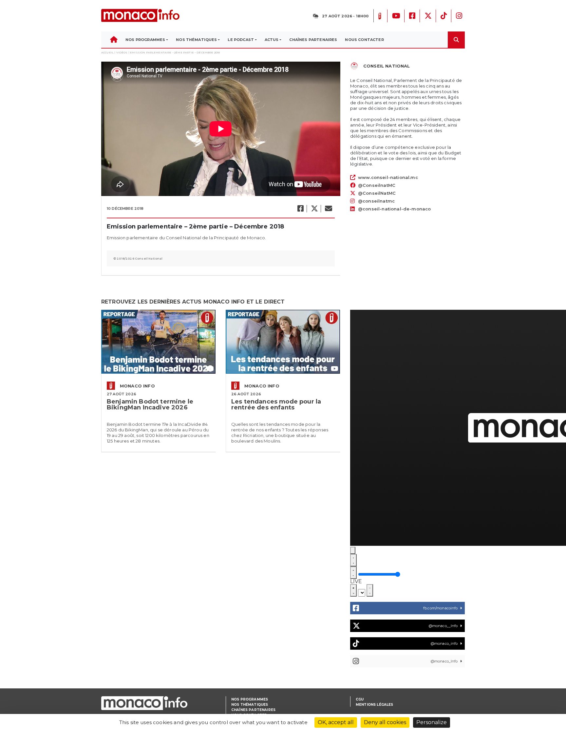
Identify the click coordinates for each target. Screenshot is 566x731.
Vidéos (122, 52)
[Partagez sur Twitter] (314, 208)
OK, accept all (336, 722)
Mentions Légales (374, 704)
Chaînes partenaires (253, 710)
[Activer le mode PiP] (353, 590)
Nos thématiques (249, 704)
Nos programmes (249, 699)
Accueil (107, 52)
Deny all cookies (385, 722)
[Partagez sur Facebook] (300, 208)
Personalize (431, 722)
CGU (360, 699)
